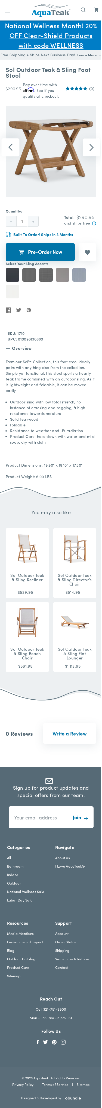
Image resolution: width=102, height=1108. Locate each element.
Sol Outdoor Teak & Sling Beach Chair (27, 653)
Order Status (65, 941)
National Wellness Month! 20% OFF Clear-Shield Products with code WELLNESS (51, 35)
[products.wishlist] (87, 252)
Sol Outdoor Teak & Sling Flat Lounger (75, 653)
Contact (62, 967)
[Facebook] (8, 310)
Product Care (18, 967)
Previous (11, 147)
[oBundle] (71, 1098)
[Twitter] (18, 310)
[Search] (83, 9)
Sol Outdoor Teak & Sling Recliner (27, 577)
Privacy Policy (22, 1084)
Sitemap (14, 975)
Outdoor (14, 883)
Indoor (12, 874)
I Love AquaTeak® (70, 866)
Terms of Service (55, 1084)
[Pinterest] (28, 310)
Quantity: (14, 211)
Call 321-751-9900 (51, 1009)
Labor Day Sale (20, 900)
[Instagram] (63, 1041)
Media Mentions (20, 933)
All (9, 857)
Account (62, 933)
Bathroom (15, 866)
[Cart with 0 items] (96, 9)
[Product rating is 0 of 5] (76, 88)
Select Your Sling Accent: (27, 263)
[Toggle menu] (7, 10)
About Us (62, 857)
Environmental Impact (25, 941)
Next (92, 147)
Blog (11, 950)
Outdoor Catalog (21, 958)
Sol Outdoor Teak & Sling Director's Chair (75, 579)
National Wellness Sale (25, 891)
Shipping (62, 950)
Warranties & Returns (72, 958)
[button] (69, 733)
